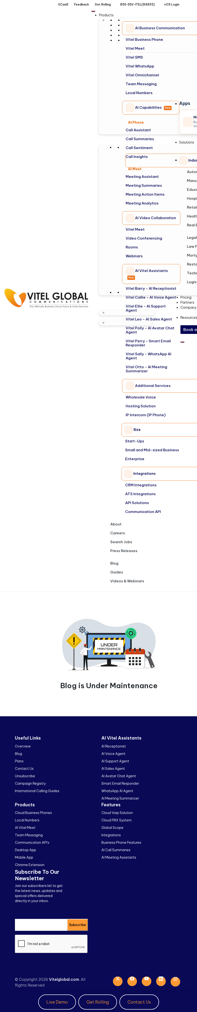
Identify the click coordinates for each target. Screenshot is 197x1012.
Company (188, 307)
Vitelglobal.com (64, 979)
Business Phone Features (121, 842)
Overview (23, 746)
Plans (19, 761)
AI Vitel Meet (25, 827)
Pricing (185, 297)
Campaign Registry (30, 783)
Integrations (111, 835)
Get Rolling (97, 1002)
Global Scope (112, 827)
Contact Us (24, 768)
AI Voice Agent (113, 754)
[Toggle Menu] (93, 11)
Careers (117, 533)
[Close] (182, 342)
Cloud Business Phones (33, 813)
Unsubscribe (25, 776)
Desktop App (25, 850)
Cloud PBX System (116, 820)
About (116, 524)
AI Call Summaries (115, 850)
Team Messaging (29, 835)
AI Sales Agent (113, 768)
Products (106, 15)
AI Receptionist (113, 746)
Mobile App (24, 857)
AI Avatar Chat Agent (118, 776)
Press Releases (123, 550)
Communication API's (32, 842)
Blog (114, 563)
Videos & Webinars (127, 581)
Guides (116, 572)
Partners (187, 302)
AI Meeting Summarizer (120, 798)
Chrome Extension (29, 865)
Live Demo (57, 1002)
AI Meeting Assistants (118, 857)
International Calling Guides (37, 791)
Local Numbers (27, 820)
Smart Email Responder (120, 783)
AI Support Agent (115, 761)
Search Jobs (121, 542)
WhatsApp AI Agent (117, 791)
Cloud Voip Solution (117, 813)
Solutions (186, 142)
